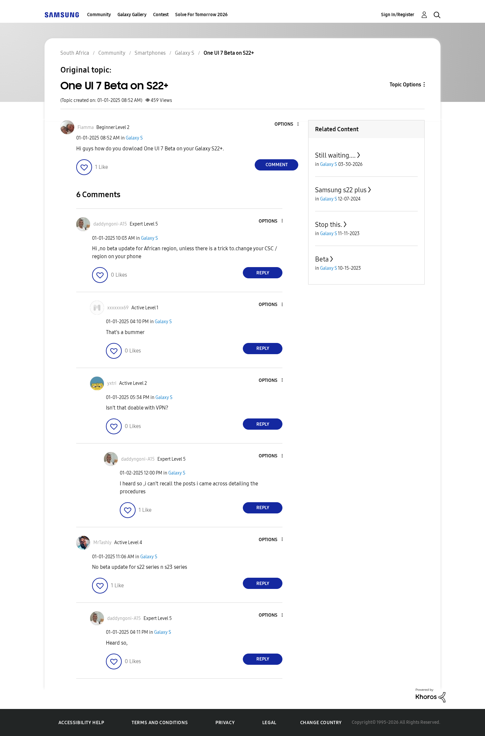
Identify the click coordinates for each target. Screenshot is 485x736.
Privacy (225, 722)
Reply (262, 273)
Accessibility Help (81, 722)
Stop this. (328, 225)
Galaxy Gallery (131, 14)
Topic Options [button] (405, 84)
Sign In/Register (397, 14)
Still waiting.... (335, 155)
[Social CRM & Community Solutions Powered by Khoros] (430, 695)
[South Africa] (62, 15)
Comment (277, 165)
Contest (161, 14)
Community (99, 14)
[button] (287, 124)
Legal (269, 722)
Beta (322, 259)
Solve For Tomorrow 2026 (201, 14)
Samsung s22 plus (341, 190)
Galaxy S (134, 138)
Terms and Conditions (160, 722)
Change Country (321, 722)
